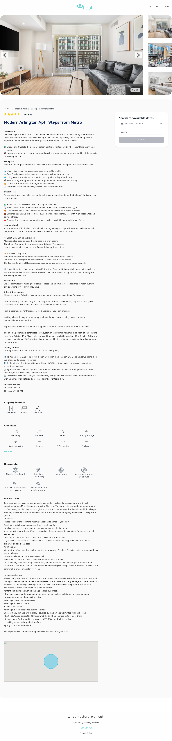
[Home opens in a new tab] (85, 7)
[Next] (138, 55)
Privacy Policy (86, 733)
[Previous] (4, 55)
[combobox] (154, 6)
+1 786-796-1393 (86, 727)
